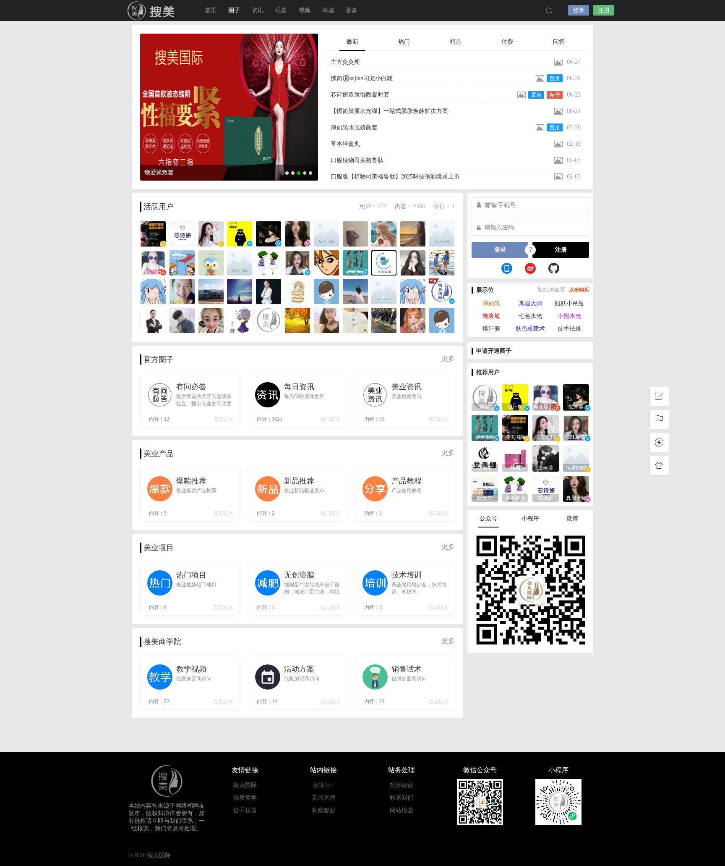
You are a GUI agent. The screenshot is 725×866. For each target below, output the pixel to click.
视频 (304, 10)
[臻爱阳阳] (576, 457)
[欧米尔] (485, 488)
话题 (281, 10)
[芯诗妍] (545, 488)
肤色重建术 (530, 328)
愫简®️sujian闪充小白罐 (362, 78)
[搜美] (485, 397)
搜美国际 (153, 10)
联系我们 (401, 798)
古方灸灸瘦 (345, 62)
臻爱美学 (245, 798)
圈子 (234, 10)
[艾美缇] (485, 457)
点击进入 (223, 419)
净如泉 (491, 303)
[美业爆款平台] (545, 397)
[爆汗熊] (515, 397)
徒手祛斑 (569, 328)
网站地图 (401, 810)
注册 (604, 10)
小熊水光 (569, 316)
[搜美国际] (515, 427)
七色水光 (530, 316)
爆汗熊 (491, 328)
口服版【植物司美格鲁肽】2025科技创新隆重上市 (395, 176)
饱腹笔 (491, 316)
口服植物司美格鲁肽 (357, 160)
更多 (448, 358)
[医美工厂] (545, 427)
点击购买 (579, 290)
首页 (210, 10)
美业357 (323, 785)
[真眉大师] (576, 488)
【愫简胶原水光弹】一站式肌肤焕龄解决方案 (389, 111)
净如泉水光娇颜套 (354, 127)
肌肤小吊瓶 (569, 303)
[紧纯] (515, 457)
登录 (578, 10)
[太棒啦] (545, 457)
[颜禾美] (576, 397)
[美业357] (485, 427)
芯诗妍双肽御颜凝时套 (360, 95)
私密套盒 (323, 810)
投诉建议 (401, 785)
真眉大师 (530, 303)
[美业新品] (515, 488)
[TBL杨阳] (576, 427)
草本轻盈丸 (345, 144)
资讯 (257, 10)
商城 (328, 10)
